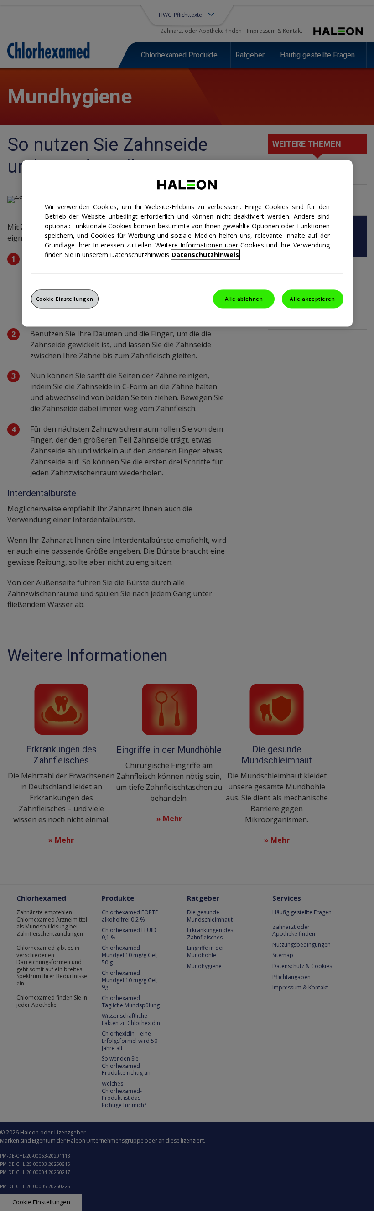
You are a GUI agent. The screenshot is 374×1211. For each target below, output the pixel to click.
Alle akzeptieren (312, 298)
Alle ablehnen (244, 298)
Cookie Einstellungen (65, 298)
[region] (187, 243)
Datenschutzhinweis (205, 254)
